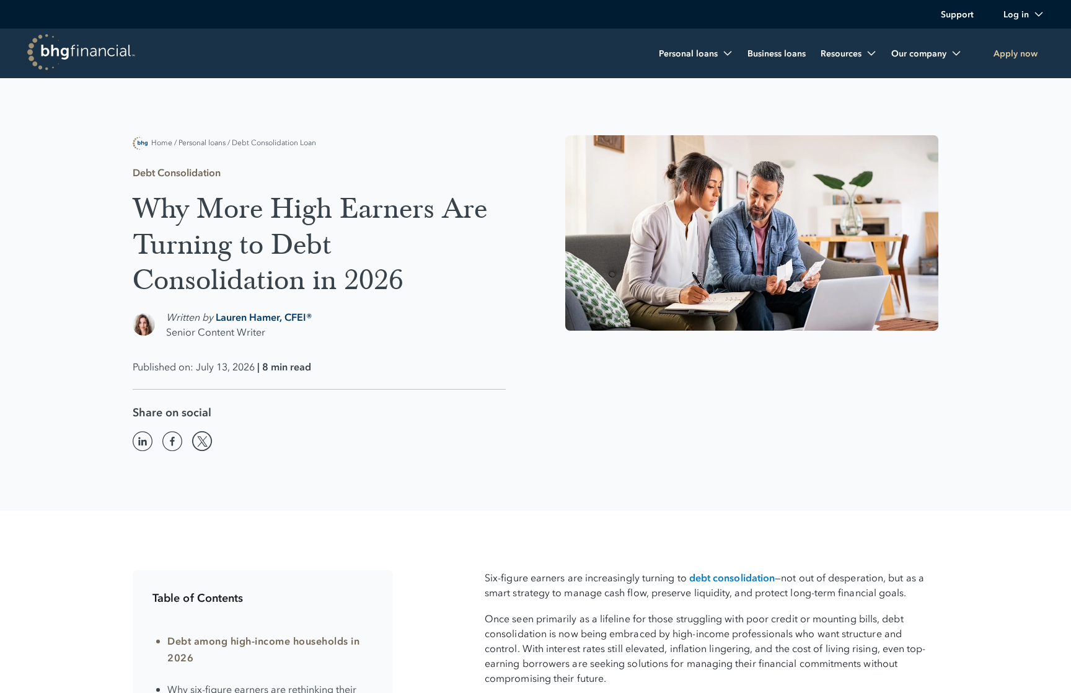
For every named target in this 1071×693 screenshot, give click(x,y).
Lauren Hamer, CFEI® (264, 317)
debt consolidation (732, 577)
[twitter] (202, 441)
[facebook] (172, 441)
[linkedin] (142, 441)
